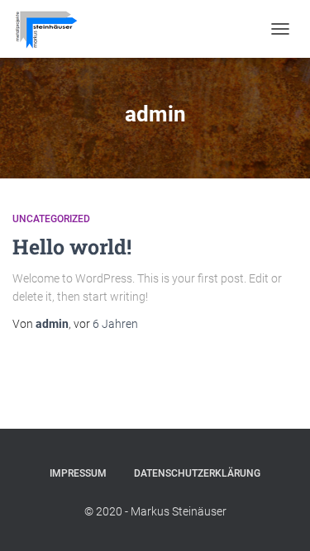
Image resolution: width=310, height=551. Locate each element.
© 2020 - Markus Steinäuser (155, 511)
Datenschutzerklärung (197, 473)
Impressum (78, 473)
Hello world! (71, 246)
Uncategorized (51, 219)
